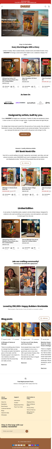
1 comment (16, 339)
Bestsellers (4, 404)
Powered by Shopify (34, 447)
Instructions (17, 400)
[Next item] (48, 281)
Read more (4, 364)
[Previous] (4, 34)
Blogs (2, 410)
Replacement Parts (18, 404)
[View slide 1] (24, 387)
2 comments (36, 339)
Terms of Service (31, 409)
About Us (3, 402)
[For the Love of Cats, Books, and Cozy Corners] (30, 329)
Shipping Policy (31, 402)
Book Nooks (4, 406)
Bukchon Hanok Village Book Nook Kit (29, 188)
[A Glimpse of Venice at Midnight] (10, 329)
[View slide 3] (27, 387)
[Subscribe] (26, 431)
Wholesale (4, 415)
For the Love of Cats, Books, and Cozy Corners (29, 343)
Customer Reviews (6, 408)
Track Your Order (18, 407)
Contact (16, 402)
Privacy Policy (30, 407)
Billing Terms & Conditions (30, 412)
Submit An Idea (5, 412)
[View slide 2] (25, 387)
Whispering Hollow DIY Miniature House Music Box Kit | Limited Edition (10, 80)
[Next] (47, 34)
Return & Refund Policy (31, 404)
